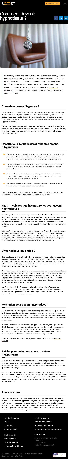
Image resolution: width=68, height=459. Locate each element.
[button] (56, 18)
